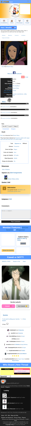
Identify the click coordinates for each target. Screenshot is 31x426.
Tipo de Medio (8, 90)
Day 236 (4, 404)
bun (14, 95)
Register (20, 230)
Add (9, 182)
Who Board (8, 365)
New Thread (22, 365)
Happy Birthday (24, 344)
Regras (24, 417)
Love (10, 126)
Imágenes (5, 199)
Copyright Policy (10, 424)
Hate (16, 126)
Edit (23, 77)
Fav (4, 126)
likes (4, 324)
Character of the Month (6, 118)
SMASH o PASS (6, 261)
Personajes (19, 22)
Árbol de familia (8, 250)
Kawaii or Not (16, 261)
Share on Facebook (14, 73)
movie (14, 90)
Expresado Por (8, 92)
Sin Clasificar (16, 85)
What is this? (21, 238)
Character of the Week (6, 112)
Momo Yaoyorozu (11, 397)
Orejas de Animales (5, 37)
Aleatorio (3, 35)
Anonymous (20, 369)
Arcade (27, 22)
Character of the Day (6, 106)
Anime (11, 22)
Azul (15, 152)
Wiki (9, 415)
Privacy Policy (17, 417)
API (6, 415)
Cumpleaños (4, 22)
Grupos (13, 129)
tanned (14, 94)
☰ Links (26, 40)
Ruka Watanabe (11, 408)
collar (25, 94)
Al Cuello (16, 155)
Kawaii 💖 (8, 306)
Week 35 (4, 398)
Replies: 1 (19, 373)
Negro (15, 149)
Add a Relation (6, 169)
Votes (24, 261)
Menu (4, 102)
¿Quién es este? (21, 371)
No (14, 161)
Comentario (6, 129)
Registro (7, 387)
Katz (2, 28)
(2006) (17, 179)
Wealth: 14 (11, 28)
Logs (27, 77)
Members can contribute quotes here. (16, 190)
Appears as (18, 143)
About (2, 415)
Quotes (4, 182)
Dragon (23, 336)
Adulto (15, 158)
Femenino (17, 35)
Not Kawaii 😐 (22, 306)
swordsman (20, 94)
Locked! (23, 243)
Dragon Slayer (21, 359)
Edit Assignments (16, 172)
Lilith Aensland (10, 403)
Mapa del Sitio (14, 415)
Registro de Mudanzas (7, 417)
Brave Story (10, 66)
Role (10, 85)
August (4, 393)
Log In (11, 2)
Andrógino (23, 35)
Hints (19, 240)
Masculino (10, 35)
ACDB (6, 1)
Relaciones (5, 166)
